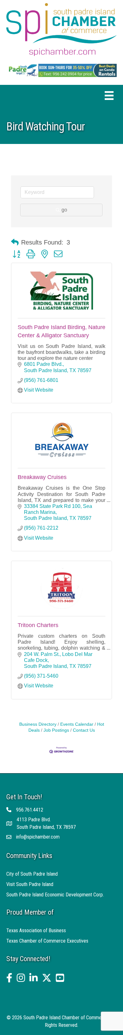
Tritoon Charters (38, 625)
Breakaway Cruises (42, 477)
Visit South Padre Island (29, 884)
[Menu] (109, 95)
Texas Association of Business (36, 930)
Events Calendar (76, 724)
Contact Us (84, 730)
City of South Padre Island (32, 874)
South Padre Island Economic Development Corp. (55, 895)
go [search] (64, 209)
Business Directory (37, 724)
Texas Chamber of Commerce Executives (47, 941)
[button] (15, 242)
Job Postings (56, 730)
